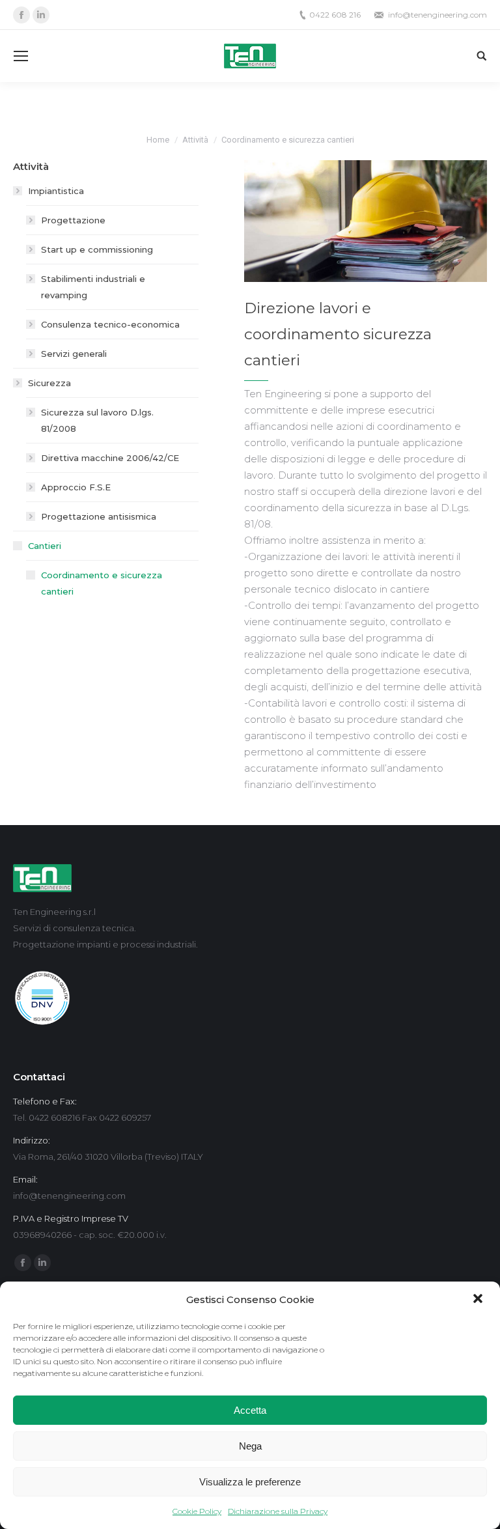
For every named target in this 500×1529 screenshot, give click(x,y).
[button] (479, 1300)
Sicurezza (49, 383)
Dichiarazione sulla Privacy (277, 1511)
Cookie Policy (197, 1511)
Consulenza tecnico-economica (110, 324)
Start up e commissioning (97, 249)
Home (157, 140)
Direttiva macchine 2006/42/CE (110, 458)
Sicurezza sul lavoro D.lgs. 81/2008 (97, 420)
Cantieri (44, 545)
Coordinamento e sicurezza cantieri (101, 583)
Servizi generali (74, 353)
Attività (195, 140)
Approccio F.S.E (76, 487)
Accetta (250, 1410)
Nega (250, 1446)
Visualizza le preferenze (250, 1481)
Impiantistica (56, 191)
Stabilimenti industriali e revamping (93, 287)
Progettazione (73, 220)
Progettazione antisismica (98, 516)
